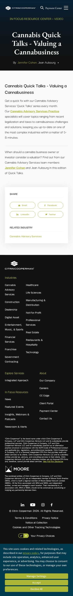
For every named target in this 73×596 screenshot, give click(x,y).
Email (24, 205)
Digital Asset (12, 317)
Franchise (10, 349)
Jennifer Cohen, (27, 62)
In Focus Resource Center (30, 18)
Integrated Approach (16, 380)
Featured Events (14, 406)
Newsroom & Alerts (16, 426)
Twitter (52, 214)
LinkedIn (25, 214)
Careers (44, 388)
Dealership (11, 309)
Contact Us (46, 418)
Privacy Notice (50, 517)
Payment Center (53, 8)
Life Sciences (33, 292)
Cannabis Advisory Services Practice (34, 111)
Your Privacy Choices (43, 535)
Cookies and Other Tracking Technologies (36, 527)
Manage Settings (36, 576)
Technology (32, 352)
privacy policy (31, 553)
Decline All (36, 589)
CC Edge (44, 395)
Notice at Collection (36, 522)
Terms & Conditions (26, 517)
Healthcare (32, 285)
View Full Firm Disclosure (53, 461)
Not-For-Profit (33, 312)
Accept (36, 582)
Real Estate (32, 332)
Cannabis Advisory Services (26, 236)
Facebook (52, 205)
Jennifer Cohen (15, 167)
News (8, 399)
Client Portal (46, 403)
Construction (12, 301)
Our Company (47, 380)
